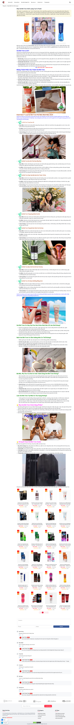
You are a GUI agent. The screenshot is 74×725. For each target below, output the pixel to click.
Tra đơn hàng (48, 706)
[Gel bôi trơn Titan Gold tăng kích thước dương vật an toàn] (23, 495)
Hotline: (7, 717)
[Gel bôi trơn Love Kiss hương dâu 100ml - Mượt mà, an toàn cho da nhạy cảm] (51, 495)
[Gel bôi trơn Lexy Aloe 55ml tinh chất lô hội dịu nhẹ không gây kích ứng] (37, 515)
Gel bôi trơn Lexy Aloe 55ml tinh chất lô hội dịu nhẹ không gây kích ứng (37, 524)
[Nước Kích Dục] (4, 2)
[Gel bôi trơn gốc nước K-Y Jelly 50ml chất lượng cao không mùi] (23, 577)
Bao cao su (33, 2)
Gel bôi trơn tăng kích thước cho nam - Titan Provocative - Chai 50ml (65, 607)
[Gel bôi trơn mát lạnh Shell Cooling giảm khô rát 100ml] (23, 557)
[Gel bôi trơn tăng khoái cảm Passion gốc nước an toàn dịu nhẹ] (23, 536)
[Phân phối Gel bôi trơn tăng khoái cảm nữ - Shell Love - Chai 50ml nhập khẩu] (51, 557)
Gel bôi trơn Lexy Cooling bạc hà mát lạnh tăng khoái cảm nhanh (65, 524)
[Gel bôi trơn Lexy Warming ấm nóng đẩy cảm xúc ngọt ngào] (65, 495)
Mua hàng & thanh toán (60, 715)
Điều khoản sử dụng (41, 713)
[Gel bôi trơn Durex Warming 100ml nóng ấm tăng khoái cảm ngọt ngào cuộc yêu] (65, 577)
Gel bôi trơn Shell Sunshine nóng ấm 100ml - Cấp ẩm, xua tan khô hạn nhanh (65, 565)
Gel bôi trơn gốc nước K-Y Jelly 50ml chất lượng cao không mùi (23, 586)
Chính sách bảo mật (42, 715)
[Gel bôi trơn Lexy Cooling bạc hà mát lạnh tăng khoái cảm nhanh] (65, 515)
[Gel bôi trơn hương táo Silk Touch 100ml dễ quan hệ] (51, 598)
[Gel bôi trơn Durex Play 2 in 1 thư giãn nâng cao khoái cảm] (51, 577)
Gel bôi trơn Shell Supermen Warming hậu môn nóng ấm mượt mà (51, 524)
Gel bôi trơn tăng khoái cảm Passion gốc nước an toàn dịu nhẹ (23, 545)
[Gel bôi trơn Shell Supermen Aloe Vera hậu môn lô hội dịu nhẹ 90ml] (51, 536)
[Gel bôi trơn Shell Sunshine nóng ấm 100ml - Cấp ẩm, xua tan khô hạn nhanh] (65, 557)
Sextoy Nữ (10, 2)
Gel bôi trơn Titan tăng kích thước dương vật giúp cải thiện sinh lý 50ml (37, 565)
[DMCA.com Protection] (37, 722)
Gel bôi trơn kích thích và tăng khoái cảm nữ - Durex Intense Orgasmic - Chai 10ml (65, 545)
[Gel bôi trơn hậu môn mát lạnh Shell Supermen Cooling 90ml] (23, 515)
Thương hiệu (46, 2)
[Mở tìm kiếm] (70, 2)
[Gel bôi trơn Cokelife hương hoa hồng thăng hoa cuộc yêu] (23, 598)
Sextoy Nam (16, 2)
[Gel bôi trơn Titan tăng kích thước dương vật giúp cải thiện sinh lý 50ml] (37, 557)
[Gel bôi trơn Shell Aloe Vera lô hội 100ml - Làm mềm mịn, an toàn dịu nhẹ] (37, 536)
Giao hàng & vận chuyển (60, 713)
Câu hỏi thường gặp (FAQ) (60, 716)
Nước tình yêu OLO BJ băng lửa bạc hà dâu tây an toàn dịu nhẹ (37, 607)
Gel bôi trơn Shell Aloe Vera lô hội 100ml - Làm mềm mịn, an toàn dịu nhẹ (37, 545)
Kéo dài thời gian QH (25, 2)
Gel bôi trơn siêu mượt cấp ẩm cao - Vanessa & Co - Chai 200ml (37, 504)
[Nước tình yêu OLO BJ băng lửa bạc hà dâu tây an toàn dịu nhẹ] (37, 598)
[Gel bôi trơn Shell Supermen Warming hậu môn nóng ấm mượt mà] (51, 515)
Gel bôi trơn (40, 2)
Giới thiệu (40, 716)
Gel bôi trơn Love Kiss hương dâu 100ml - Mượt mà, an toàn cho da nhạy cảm (51, 504)
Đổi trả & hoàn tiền (59, 718)
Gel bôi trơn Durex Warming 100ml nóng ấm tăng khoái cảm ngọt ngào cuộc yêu (65, 586)
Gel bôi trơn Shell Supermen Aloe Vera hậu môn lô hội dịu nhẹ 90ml (51, 545)
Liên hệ (39, 718)
